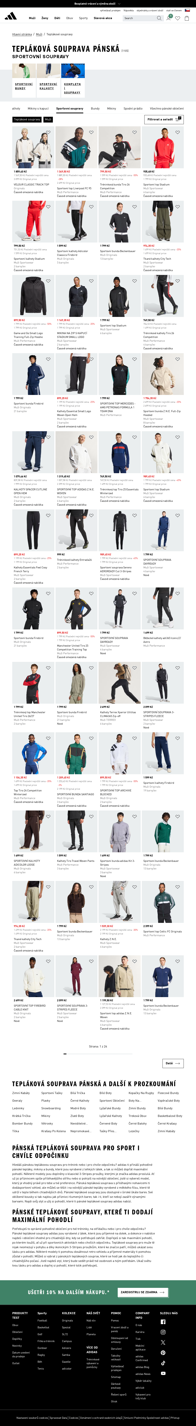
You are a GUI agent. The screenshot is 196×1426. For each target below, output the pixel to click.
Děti (57, 18)
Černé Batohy (138, 1123)
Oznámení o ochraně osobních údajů (101, 1418)
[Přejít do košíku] (186, 18)
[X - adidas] (172, 1343)
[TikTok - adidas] (172, 1363)
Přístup (175, 1418)
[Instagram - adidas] (172, 1333)
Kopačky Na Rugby (141, 1093)
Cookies (73, 1418)
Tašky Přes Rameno (107, 1132)
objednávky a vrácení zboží (150, 11)
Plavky (45, 1100)
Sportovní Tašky (51, 1093)
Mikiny (45, 1116)
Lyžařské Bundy (110, 1108)
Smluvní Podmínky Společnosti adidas (146, 1418)
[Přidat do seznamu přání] (48, 133)
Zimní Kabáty (21, 1093)
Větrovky (47, 1123)
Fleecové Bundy (168, 1093)
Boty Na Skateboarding (138, 1101)
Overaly (17, 1100)
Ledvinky (18, 1108)
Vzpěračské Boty (169, 1100)
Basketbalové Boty (170, 1116)
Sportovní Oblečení (112, 1100)
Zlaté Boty (77, 1116)
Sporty (83, 18)
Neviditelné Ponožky (78, 1124)
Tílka (15, 1131)
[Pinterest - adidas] (172, 1353)
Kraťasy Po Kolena (53, 1131)
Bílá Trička (77, 1093)
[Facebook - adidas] (172, 1322)
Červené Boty (108, 1123)
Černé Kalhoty (79, 1100)
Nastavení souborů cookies (32, 1418)
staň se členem (174, 11)
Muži (32, 18)
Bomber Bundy (22, 1123)
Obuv (69, 18)
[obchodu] (11, 16)
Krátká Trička (21, 1116)
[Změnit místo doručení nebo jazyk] (187, 11)
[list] (98, 109)
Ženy (45, 18)
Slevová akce (103, 18)
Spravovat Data (58, 1418)
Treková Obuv (137, 1116)
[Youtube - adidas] (172, 1374)
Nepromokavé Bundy (79, 1132)
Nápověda (129, 11)
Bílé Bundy (165, 1108)
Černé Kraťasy (167, 1123)
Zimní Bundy (137, 1108)
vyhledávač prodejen (110, 11)
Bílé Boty (106, 1093)
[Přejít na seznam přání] (177, 18)
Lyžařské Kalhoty (111, 1116)
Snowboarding (51, 1108)
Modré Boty (78, 1108)
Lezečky (134, 1131)
